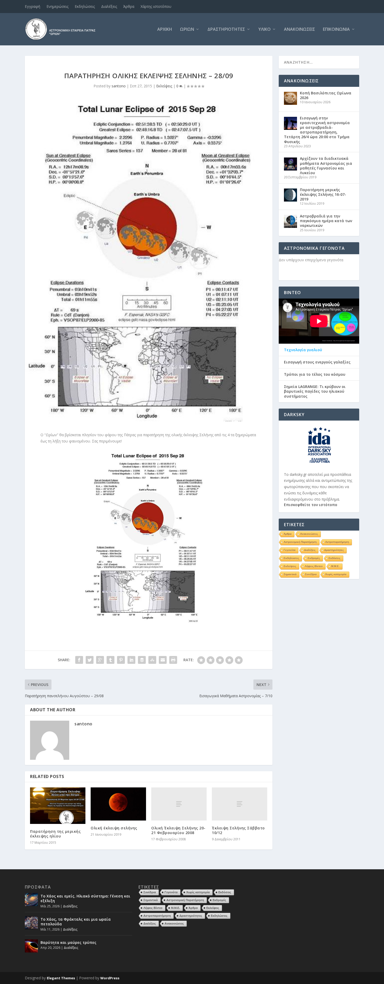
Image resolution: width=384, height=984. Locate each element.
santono (119, 85)
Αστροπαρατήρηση (337, 541)
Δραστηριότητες (226, 29)
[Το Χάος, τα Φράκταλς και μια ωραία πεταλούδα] (31, 922)
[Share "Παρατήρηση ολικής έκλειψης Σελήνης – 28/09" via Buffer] (142, 660)
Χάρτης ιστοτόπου (156, 6)
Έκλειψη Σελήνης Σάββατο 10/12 (238, 830)
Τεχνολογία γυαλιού (303, 350)
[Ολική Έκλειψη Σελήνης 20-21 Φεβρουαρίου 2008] (179, 804)
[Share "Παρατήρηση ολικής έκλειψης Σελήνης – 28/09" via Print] (173, 660)
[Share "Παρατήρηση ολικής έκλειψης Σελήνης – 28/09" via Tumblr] (110, 660)
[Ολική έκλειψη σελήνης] (118, 804)
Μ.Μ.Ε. (335, 566)
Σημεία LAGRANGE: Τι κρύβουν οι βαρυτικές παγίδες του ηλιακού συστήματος (315, 391)
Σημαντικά (290, 574)
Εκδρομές (314, 558)
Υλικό (264, 29)
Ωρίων (187, 29)
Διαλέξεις (109, 6)
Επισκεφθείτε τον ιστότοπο (310, 504)
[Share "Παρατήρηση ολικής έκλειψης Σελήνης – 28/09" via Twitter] (89, 660)
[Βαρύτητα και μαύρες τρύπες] (31, 945)
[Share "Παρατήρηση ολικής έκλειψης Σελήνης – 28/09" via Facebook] (79, 660)
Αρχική (164, 29)
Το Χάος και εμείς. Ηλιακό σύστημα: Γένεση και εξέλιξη (85, 898)
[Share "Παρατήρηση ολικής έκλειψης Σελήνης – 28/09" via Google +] (100, 660)
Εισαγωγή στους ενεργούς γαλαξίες (317, 362)
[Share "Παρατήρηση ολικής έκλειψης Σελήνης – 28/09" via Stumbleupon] (152, 660)
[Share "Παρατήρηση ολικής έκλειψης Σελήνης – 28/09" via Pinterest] (121, 660)
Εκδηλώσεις (85, 6)
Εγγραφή (32, 6)
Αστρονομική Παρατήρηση (300, 541)
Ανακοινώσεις (299, 29)
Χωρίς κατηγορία (335, 574)
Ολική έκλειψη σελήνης (114, 827)
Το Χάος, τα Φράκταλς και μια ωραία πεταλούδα (75, 921)
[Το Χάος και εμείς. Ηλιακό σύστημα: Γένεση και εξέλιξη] (31, 899)
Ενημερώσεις (57, 6)
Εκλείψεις (164, 85)
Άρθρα (128, 6)
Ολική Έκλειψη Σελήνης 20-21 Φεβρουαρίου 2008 (178, 830)
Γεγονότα (289, 550)
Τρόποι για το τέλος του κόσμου (314, 374)
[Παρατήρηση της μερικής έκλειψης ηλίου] (57, 805)
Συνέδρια (311, 574)
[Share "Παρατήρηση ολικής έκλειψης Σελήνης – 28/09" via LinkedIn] (131, 660)
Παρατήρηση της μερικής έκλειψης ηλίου (55, 834)
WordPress (109, 978)
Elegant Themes (61, 978)
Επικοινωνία (336, 29)
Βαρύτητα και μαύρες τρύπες (68, 942)
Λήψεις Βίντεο (314, 566)
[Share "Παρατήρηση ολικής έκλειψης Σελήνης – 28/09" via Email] (163, 660)
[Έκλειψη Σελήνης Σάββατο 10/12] (239, 804)
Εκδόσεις (334, 558)
